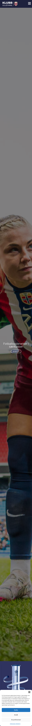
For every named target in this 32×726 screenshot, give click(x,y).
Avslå (16, 715)
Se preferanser (16, 720)
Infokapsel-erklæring (15, 723)
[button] (29, 692)
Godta (16, 710)
